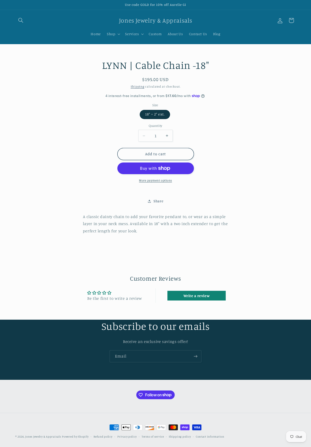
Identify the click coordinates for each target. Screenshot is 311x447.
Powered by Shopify (75, 436)
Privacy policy (127, 436)
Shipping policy (180, 436)
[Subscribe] (195, 356)
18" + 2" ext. (155, 114)
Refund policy (103, 436)
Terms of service (153, 436)
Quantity (155, 126)
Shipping (137, 86)
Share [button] (158, 201)
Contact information (210, 436)
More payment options (155, 180)
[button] (20, 20)
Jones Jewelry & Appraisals (43, 436)
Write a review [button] (196, 295)
